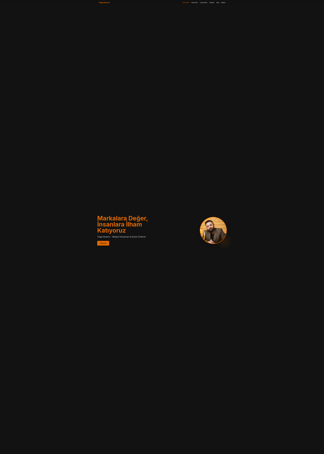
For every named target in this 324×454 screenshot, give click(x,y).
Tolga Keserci (104, 3)
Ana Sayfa (185, 2)
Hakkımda (194, 2)
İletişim (223, 2)
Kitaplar (211, 2)
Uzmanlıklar (203, 2)
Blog (217, 2)
